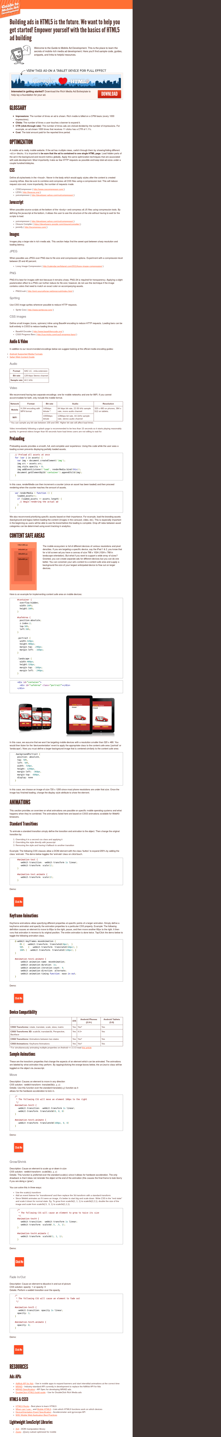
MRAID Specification (25, 1389)
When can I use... (24, 1409)
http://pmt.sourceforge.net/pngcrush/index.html (50, 291)
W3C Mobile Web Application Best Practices (36, 1415)
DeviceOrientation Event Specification (33, 1412)
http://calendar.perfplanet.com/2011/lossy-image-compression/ (72, 266)
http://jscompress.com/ (36, 227)
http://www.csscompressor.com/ (49, 189)
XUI (17, 1429)
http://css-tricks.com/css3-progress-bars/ (56, 334)
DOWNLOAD (109, 94)
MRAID (19, 1386)
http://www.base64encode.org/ (47, 331)
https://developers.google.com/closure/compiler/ (57, 224)
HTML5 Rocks (22, 1406)
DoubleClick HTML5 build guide (31, 1392)
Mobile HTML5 (44, 1409)
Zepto (18, 1432)
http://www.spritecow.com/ (40, 310)
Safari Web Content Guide (22, 357)
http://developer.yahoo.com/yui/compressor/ (53, 195)
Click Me (18, 902)
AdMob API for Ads (24, 1383)
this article (87, 1047)
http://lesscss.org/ (31, 192)
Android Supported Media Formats (26, 354)
